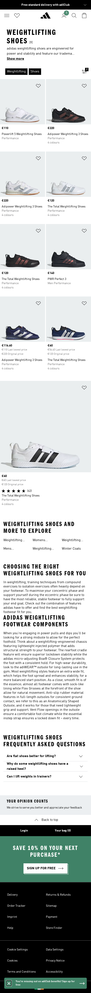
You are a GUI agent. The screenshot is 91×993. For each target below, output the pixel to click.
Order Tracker (16, 905)
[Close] (8, 983)
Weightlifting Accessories (71, 541)
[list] (38, 71)
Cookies (12, 960)
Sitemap (51, 905)
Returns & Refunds (58, 894)
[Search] (74, 15)
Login (24, 830)
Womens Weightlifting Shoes (42, 541)
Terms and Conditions (21, 971)
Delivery (12, 894)
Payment (51, 916)
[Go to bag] (84, 15)
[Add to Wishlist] (38, 86)
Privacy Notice (55, 960)
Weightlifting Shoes (12, 541)
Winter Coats (71, 548)
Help (10, 927)
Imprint (12, 916)
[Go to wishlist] (17, 15)
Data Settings (54, 949)
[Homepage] (45, 17)
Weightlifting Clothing (42, 549)
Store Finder (54, 927)
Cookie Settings (17, 949)
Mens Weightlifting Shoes (12, 549)
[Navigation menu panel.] (7, 15)
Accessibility (54, 971)
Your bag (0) (63, 830)
